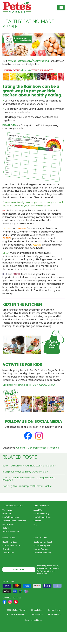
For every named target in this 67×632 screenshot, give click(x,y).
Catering (6, 528)
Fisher (39, 620)
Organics (6, 549)
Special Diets (8, 552)
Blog (35, 524)
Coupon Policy (54, 610)
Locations (6, 513)
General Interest (37, 447)
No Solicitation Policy (16, 614)
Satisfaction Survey (42, 552)
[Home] (17, 7)
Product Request (41, 549)
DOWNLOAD (9, 125)
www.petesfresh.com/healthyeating (28, 61)
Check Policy (36, 610)
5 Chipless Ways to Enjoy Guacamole (24, 471)
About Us (38, 510)
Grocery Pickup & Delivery (14, 520)
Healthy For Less (9, 542)
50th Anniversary (41, 513)
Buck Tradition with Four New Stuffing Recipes (28, 465)
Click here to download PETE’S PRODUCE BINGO (28, 384)
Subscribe (18, 569)
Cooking (21, 447)
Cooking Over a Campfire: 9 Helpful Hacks (26, 486)
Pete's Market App (10, 517)
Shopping (53, 447)
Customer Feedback (43, 542)
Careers (37, 520)
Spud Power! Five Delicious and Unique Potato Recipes (28, 479)
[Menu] (61, 7)
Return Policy (37, 614)
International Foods (11, 545)
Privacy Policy (54, 614)
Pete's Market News (42, 517)
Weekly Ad (7, 510)
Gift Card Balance (10, 531)
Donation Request (42, 545)
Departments (8, 524)
